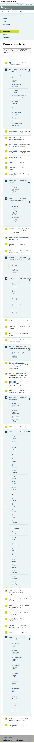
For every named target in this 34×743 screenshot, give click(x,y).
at (14, 436)
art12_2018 (13, 131)
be (15, 441)
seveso (11, 625)
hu (15, 504)
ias (10, 333)
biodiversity (13, 158)
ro (14, 559)
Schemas (5, 28)
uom (10, 637)
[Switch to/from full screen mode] (23, 4)
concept (16, 283)
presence (16, 101)
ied (10, 340)
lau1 (10, 427)
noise (11, 612)
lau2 (10, 431)
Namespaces (6, 37)
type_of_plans (17, 123)
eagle (15, 410)
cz (14, 458)
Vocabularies (6, 31)
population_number (17, 95)
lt (14, 520)
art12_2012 (13, 69)
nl (14, 543)
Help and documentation (9, 15)
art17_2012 (13, 144)
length (16, 673)
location (16, 90)
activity (16, 206)
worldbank (13, 725)
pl (14, 548)
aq (10, 63)
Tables (4, 21)
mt (15, 537)
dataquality (13, 180)
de (15, 465)
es (14, 487)
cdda (11, 162)
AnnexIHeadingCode (17, 353)
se (14, 565)
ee (14, 476)
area (15, 650)
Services (4, 34)
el (14, 481)
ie (14, 509)
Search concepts (24, 57)
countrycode (17, 76)
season (16, 107)
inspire (11, 390)
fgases (11, 257)
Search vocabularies (11, 57)
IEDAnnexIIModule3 (14, 363)
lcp (10, 599)
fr (14, 498)
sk (14, 576)
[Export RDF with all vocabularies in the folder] (29, 71)
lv (14, 531)
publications (13, 619)
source (16, 297)
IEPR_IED (12, 382)
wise (10, 718)
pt (14, 554)
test (10, 632)
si (14, 570)
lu (14, 526)
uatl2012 (16, 417)
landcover (12, 397)
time (15, 696)
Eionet (9, 11)
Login (19, 4)
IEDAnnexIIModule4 (14, 373)
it (14, 515)
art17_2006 (13, 138)
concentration (17, 657)
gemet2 (11, 278)
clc (15, 403)
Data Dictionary (16, 11)
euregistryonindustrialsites (14, 237)
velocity (16, 703)
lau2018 (12, 590)
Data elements (6, 24)
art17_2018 (13, 151)
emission (17, 665)
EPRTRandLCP (14, 229)
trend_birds (17, 112)
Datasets (4, 18)
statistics (16, 688)
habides (12, 326)
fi (14, 493)
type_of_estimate (17, 118)
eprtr (10, 198)
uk (15, 581)
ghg (10, 320)
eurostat (12, 244)
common (12, 167)
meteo (16, 681)
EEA (10, 2)
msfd (11, 605)
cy (14, 453)
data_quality (17, 84)
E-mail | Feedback (7, 737)
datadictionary (14, 174)
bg (15, 447)
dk (15, 470)
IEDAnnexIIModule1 (14, 346)
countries (17, 264)
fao (10, 251)
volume (16, 711)
